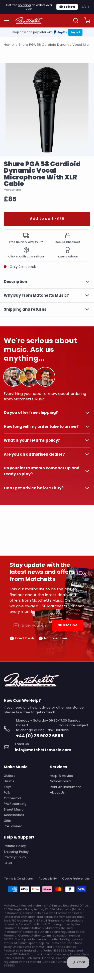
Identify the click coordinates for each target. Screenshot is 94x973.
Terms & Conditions (18, 879)
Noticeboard (60, 781)
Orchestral (12, 798)
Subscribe (68, 625)
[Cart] (85, 20)
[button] (47, 219)
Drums (9, 781)
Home (9, 44)
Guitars (9, 775)
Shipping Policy (16, 851)
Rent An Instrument (65, 787)
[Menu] (9, 20)
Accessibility (48, 879)
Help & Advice (61, 775)
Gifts (7, 820)
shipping (24, 5)
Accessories (14, 815)
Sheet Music (14, 809)
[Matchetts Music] (29, 20)
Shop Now (67, 7)
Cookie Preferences (76, 879)
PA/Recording (15, 803)
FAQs (8, 863)
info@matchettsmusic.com (43, 750)
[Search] (74, 20)
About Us (57, 792)
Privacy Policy (15, 857)
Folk (7, 792)
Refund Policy (15, 846)
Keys (8, 787)
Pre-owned (13, 826)
